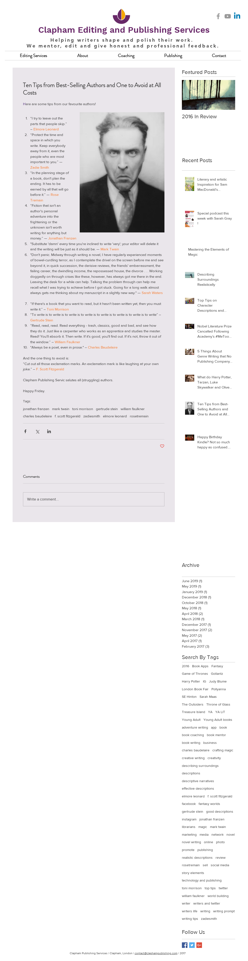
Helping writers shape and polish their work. (122, 40)
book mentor (216, 735)
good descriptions (219, 811)
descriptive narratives (198, 781)
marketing (189, 834)
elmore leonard (115, 416)
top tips (210, 888)
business (210, 743)
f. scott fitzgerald (67, 416)
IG (204, 681)
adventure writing (195, 727)
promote (188, 850)
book (223, 727)
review (220, 857)
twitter (223, 888)
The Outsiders (192, 704)
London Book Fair (195, 689)
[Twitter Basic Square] (192, 945)
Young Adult (191, 720)
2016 (185, 666)
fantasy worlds (209, 804)
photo (220, 842)
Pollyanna (218, 689)
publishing (205, 850)
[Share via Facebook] (25, 431)
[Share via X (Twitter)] (37, 431)
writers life (189, 911)
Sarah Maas (208, 697)
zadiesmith (91, 416)
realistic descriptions (197, 857)
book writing (191, 743)
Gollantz (217, 673)
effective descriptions (198, 788)
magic (202, 827)
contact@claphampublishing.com (156, 953)
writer (186, 903)
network (217, 834)
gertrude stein (107, 409)
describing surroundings (200, 766)
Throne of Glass (218, 704)
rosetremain (139, 416)
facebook (189, 804)
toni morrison (82, 409)
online (208, 842)
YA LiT (220, 712)
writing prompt (224, 911)
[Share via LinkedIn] (49, 431)
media (204, 834)
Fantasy (217, 666)
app (214, 727)
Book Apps (200, 666)
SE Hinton (189, 697)
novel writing (191, 842)
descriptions (191, 773)
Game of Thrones (195, 673)
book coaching (193, 735)
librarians (188, 827)
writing (205, 911)
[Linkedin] (237, 16)
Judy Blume (218, 681)
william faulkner (133, 409)
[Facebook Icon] (218, 16)
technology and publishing (202, 880)
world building (218, 896)
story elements (193, 873)
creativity (214, 758)
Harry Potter (191, 681)
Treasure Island (193, 712)
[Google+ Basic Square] (199, 945)
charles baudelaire (37, 416)
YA (210, 712)
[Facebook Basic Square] (184, 945)
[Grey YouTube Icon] (228, 16)
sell (205, 865)
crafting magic (222, 750)
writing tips (190, 919)
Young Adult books (217, 720)
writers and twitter (206, 903)
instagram (189, 819)
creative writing (193, 758)
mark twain (60, 409)
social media (220, 865)
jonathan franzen (36, 409)
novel (230, 834)
